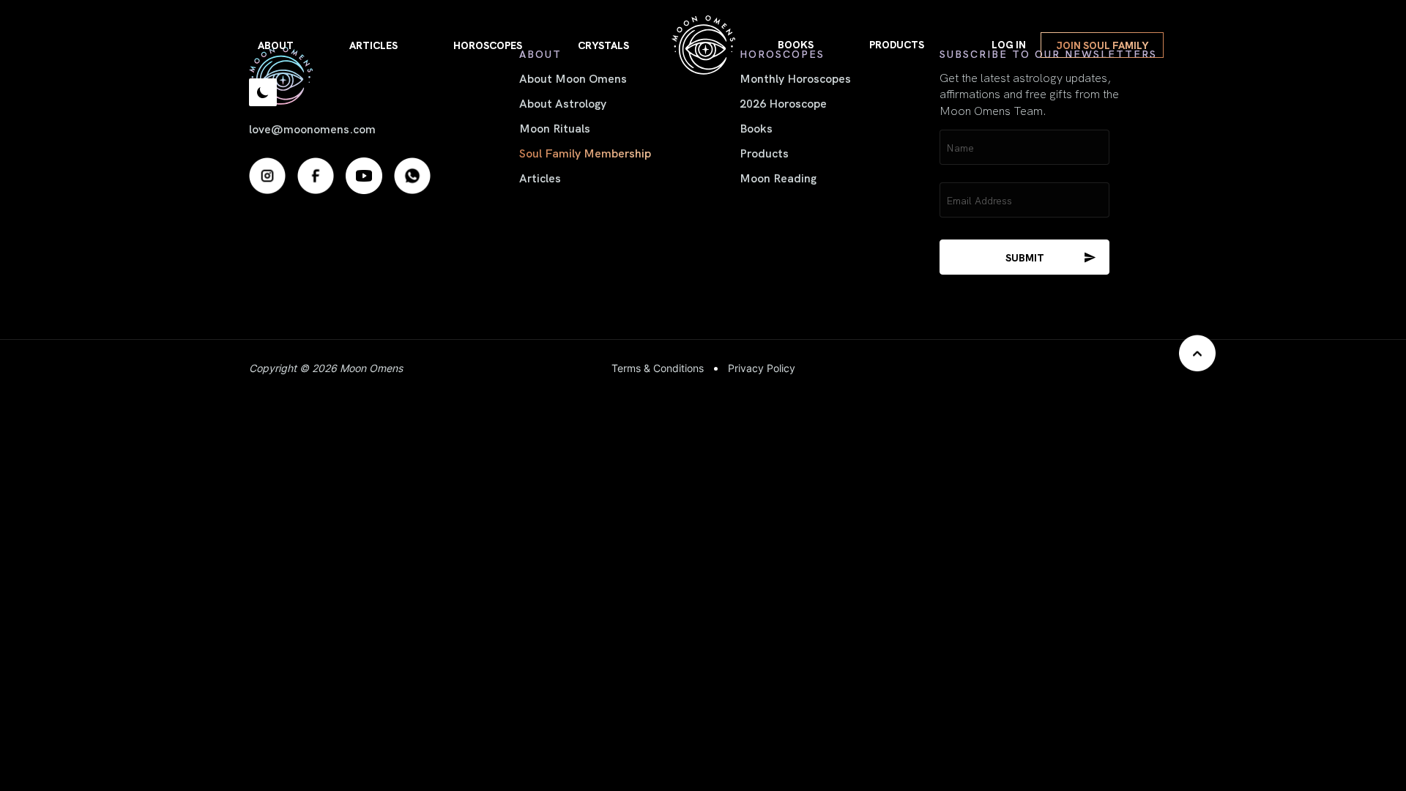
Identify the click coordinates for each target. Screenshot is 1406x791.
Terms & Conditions (657, 368)
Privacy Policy (761, 368)
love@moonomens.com (312, 128)
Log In (1009, 44)
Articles (373, 44)
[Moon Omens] (703, 45)
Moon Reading (778, 177)
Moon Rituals (554, 127)
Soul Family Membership (585, 152)
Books (796, 44)
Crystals (603, 44)
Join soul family (1102, 44)
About (276, 44)
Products (896, 44)
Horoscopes (487, 44)
